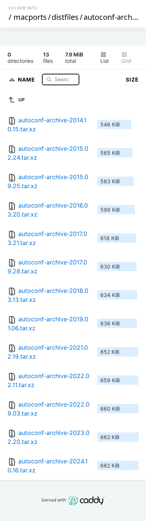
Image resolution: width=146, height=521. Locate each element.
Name (27, 79)
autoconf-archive (112, 17)
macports (30, 17)
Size (132, 79)
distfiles (65, 17)
